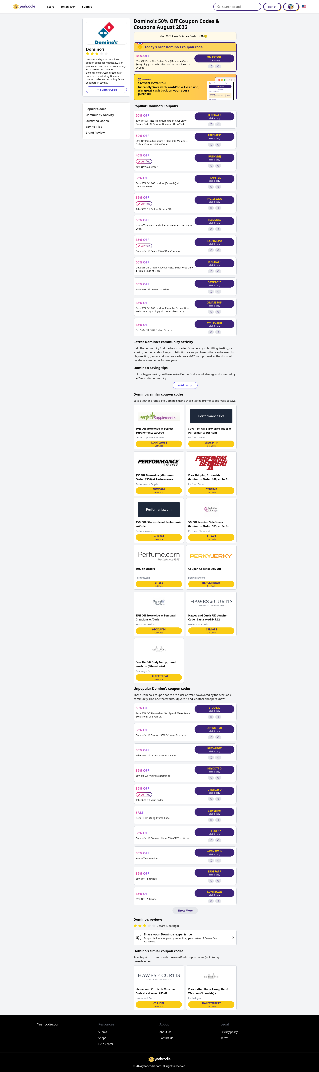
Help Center (105, 1044)
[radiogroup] (145, 926)
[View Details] (211, 66)
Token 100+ (68, 6)
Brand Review (95, 132)
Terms (224, 1038)
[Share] (218, 66)
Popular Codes (96, 109)
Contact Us (166, 1038)
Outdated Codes (97, 121)
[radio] (87, 53)
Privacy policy (229, 1032)
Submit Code (108, 90)
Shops (102, 1038)
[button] (106, 33)
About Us (165, 1032)
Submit (87, 6)
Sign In (272, 6)
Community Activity (100, 115)
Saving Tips (94, 126)
